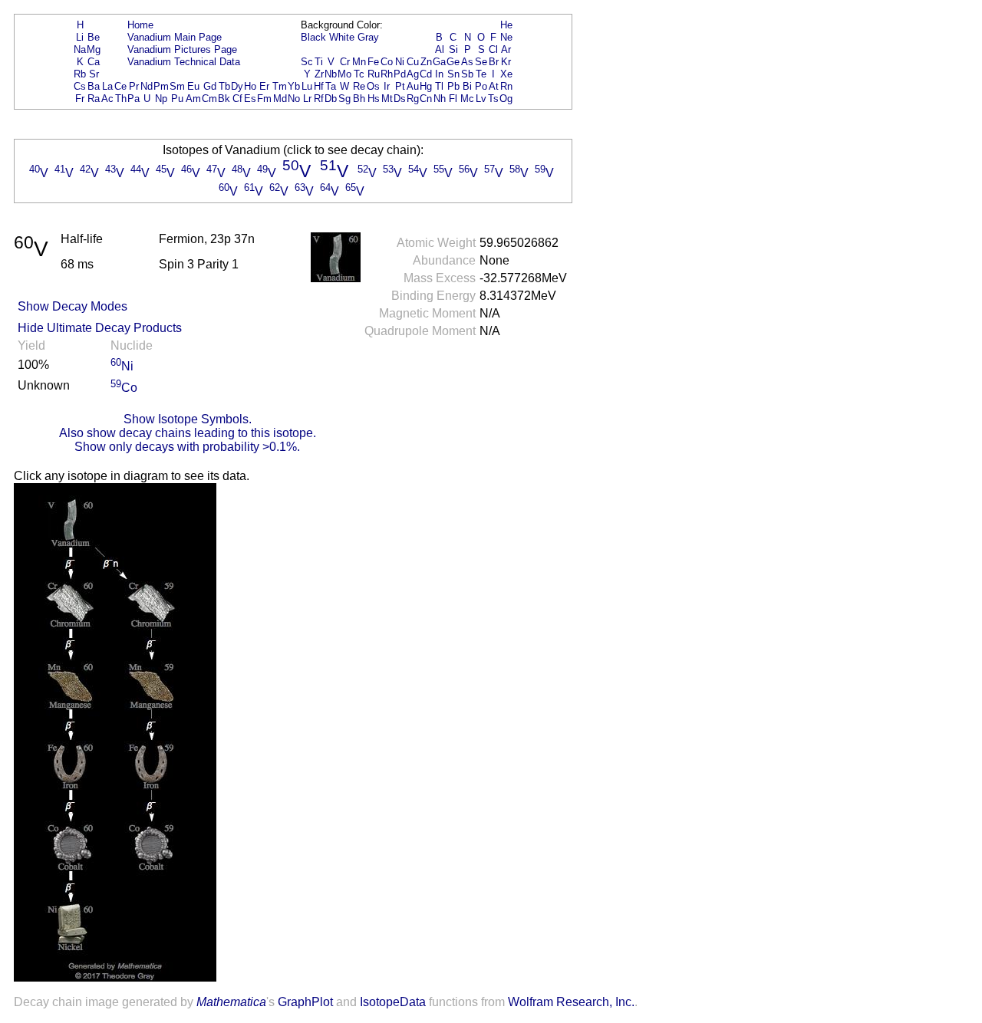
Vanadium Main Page (174, 37)
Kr (506, 61)
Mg (94, 49)
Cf (237, 98)
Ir (387, 86)
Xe (506, 74)
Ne (506, 37)
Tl (439, 86)
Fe (373, 61)
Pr (134, 86)
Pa (133, 98)
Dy (237, 86)
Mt (387, 98)
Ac (107, 98)
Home (140, 25)
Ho (250, 86)
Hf (319, 86)
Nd (146, 86)
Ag (413, 74)
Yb (294, 86)
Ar (506, 49)
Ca (93, 61)
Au (413, 86)
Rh (387, 74)
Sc (307, 61)
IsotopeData (393, 1001)
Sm (177, 86)
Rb (80, 74)
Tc (359, 74)
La (107, 86)
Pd (400, 74)
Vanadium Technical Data (183, 61)
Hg (426, 86)
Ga (439, 61)
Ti (319, 61)
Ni (399, 61)
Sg (344, 98)
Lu (307, 86)
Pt (400, 86)
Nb (331, 74)
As (467, 61)
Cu (413, 61)
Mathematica (231, 1001)
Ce (120, 86)
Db (331, 98)
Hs (373, 98)
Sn (453, 74)
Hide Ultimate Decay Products (100, 327)
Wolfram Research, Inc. (571, 1001)
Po (481, 86)
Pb (453, 86)
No (294, 98)
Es (250, 98)
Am (193, 98)
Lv (481, 98)
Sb (467, 74)
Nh (439, 98)
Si (453, 49)
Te (481, 74)
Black (313, 37)
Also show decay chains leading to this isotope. (187, 432)
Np (161, 98)
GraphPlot (305, 1001)
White (341, 37)
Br (494, 61)
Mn (359, 61)
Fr (79, 98)
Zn (426, 61)
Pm (161, 86)
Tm (279, 86)
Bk (224, 98)
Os (373, 86)
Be (93, 37)
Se (481, 61)
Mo (344, 74)
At (494, 86)
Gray (368, 37)
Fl (453, 98)
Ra (93, 98)
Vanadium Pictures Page (182, 49)
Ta (330, 86)
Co (387, 61)
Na (80, 49)
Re (359, 86)
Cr (345, 61)
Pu (177, 98)
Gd (209, 86)
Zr (319, 74)
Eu (193, 86)
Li (80, 37)
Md (280, 98)
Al (439, 49)
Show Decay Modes (72, 306)
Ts (493, 98)
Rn (506, 86)
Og (505, 98)
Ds (400, 98)
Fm (264, 98)
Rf (319, 98)
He (506, 25)
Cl (493, 49)
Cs (80, 86)
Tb (224, 86)
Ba (93, 86)
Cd (426, 74)
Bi (467, 86)
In (439, 74)
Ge (453, 61)
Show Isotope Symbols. (188, 419)
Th (121, 98)
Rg (413, 98)
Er (264, 86)
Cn (426, 98)
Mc (467, 98)
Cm (209, 98)
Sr (94, 74)
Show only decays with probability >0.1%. (187, 446)
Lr (307, 98)
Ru (373, 74)
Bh (359, 98)
